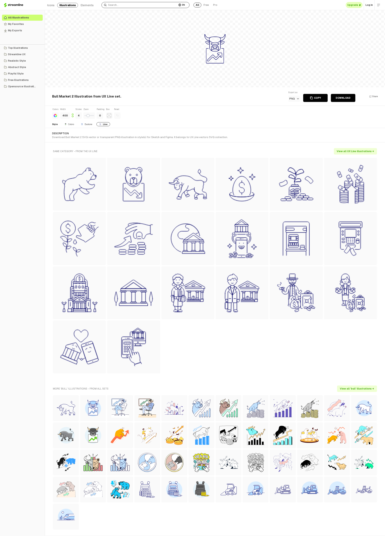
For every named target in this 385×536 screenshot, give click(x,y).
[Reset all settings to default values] (117, 115)
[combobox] (139, 5)
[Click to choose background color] (109, 115)
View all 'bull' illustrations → (357, 388)
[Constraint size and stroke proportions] (72, 113)
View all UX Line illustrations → (355, 151)
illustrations (67, 5)
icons (51, 5)
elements (87, 5)
